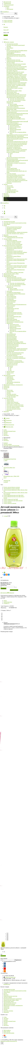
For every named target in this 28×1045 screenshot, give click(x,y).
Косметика (9, 410)
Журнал (6, 439)
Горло (11, 367)
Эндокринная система (9, 221)
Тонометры (9, 380)
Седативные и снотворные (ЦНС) (15, 362)
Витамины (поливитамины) (14, 228)
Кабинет (7, 6)
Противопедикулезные (12, 340)
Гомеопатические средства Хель (15, 237)
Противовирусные (11, 347)
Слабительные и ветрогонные (14, 360)
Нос (11, 370)
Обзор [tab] (5, 600)
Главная (7, 418)
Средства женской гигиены (14, 408)
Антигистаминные (11, 297)
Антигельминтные (11, 296)
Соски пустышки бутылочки (14, 241)
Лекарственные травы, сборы (11, 273)
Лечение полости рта (12, 364)
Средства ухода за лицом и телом (15, 406)
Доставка (6, 1018)
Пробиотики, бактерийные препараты (16, 343)
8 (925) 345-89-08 (8, 20)
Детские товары (8, 239)
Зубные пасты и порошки (13, 403)
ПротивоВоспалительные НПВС (15, 342)
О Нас (5, 197)
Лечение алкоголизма (15, 326)
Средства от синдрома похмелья (15, 356)
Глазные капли (10, 309)
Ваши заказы (7, 1031)
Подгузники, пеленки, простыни (15, 272)
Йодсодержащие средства (13, 320)
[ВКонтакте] (4, 575)
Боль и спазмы (13, 288)
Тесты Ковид (7, 224)
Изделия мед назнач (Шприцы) (14, 247)
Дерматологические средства (14, 312)
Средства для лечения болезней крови (16, 279)
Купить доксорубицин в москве (12, 487)
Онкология (6, 195)
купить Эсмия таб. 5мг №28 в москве (13, 500)
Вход (8, 7)
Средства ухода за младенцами (14, 244)
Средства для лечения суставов (17, 284)
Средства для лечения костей (17, 283)
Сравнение (9, 420)
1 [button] (7, 933)
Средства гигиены (8, 398)
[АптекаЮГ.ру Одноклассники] (5, 971)
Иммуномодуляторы (12, 319)
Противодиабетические (13, 344)
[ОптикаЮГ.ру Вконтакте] (5, 963)
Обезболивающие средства (16, 289)
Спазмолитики (10, 351)
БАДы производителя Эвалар (14, 226)
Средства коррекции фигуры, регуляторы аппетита (14, 354)
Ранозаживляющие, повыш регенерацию (17, 232)
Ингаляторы (10, 383)
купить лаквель (7, 502)
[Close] (2, 1043)
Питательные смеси (9, 275)
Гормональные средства (13, 308)
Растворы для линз (11, 189)
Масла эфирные (11, 230)
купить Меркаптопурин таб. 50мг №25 (13, 495)
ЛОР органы (10, 366)
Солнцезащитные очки (12, 191)
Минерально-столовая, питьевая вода (13, 384)
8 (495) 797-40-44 (8, 22)
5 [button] (7, 939)
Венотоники (10, 303)
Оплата (5, 199)
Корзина (6, 35)
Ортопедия (6, 196)
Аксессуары (10, 185)
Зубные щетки (10, 400)
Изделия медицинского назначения (13, 245)
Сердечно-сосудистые (12, 363)
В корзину (3, 955)
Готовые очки (10, 187)
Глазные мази (10, 311)
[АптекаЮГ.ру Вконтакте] (5, 966)
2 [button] (7, 935)
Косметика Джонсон (12, 240)
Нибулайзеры (10, 378)
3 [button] (7, 936)
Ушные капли (10, 372)
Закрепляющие (10, 317)
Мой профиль (7, 1030)
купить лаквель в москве (10, 503)
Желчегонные (10, 315)
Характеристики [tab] (8, 602)
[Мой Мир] (9, 575)
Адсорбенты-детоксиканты (13, 292)
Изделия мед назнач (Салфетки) (15, 251)
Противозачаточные (12, 336)
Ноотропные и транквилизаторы (15, 321)
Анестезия (9, 291)
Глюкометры (10, 376)
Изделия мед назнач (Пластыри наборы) (17, 252)
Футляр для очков (11, 192)
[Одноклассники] (6, 575)
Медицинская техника (9, 375)
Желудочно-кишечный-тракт (14, 316)
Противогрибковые (12, 338)
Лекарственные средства (10, 276)
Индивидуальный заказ (10, 431)
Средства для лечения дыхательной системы (15, 222)
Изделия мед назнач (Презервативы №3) (17, 259)
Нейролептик (13, 327)
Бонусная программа (9, 1033)
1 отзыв (5, 516)
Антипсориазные (11, 301)
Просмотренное (10, 424)
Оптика (5, 388)
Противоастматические (13, 346)
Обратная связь (9, 426)
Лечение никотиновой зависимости (15, 329)
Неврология (10, 323)
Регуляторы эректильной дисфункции (16, 350)
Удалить (6, 39)
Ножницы (6, 411)
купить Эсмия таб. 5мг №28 (11, 499)
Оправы (9, 188)
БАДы (5, 225)
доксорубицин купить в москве (12, 488)
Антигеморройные (11, 300)
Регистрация (10, 9)
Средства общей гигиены (13, 407)
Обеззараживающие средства (14, 277)
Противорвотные (11, 335)
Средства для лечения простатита (15, 352)
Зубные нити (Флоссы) (12, 402)
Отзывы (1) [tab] (6, 603)
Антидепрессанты (14, 324)
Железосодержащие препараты (14, 313)
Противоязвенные (11, 334)
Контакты (6, 200)
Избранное (8, 422)
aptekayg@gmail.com (10, 977)
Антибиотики (10, 299)
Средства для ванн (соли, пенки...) (15, 233)
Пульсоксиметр (10, 379)
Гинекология (10, 307)
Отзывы (6, 1019)
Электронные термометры (13, 382)
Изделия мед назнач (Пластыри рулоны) (17, 265)
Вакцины (6, 193)
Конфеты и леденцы (12, 229)
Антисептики (10, 399)
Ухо (10, 368)
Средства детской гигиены (13, 243)
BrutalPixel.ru (7, 984)
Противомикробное (12, 339)
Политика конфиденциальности (9, 1041)
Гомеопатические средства (10, 236)
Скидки (6, 432)
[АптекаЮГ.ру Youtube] (5, 968)
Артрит (8, 374)
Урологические (10, 371)
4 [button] (7, 938)
